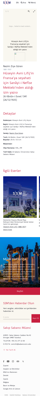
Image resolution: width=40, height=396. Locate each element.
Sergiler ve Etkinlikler (11, 369)
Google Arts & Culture (11, 389)
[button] (32, 2)
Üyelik (5, 379)
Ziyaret (5, 366)
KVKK (6, 395)
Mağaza (6, 382)
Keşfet (20, 291)
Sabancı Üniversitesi (29, 395)
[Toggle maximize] (34, 11)
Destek (5, 375)
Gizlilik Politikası (15, 395)
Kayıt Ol (36, 318)
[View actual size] (28, 11)
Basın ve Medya (9, 386)
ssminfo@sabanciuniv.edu (21, 344)
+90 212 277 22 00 (18, 341)
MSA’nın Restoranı (10, 372)
